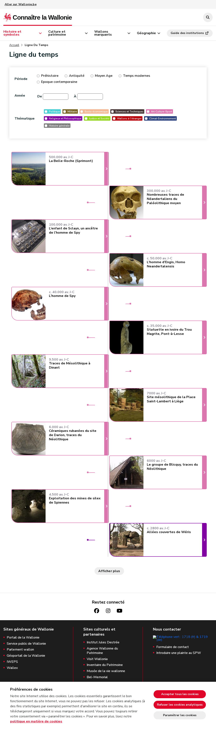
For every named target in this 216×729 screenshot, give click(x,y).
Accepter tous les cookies (179, 694)
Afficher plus (109, 571)
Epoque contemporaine (59, 82)
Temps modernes (136, 75)
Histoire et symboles (12, 33)
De (39, 96)
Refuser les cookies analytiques (179, 705)
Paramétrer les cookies (179, 715)
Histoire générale (59, 125)
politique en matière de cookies (36, 721)
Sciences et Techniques (129, 111)
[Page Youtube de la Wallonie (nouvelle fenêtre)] (119, 610)
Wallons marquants (103, 33)
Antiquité (76, 75)
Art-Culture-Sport (161, 111)
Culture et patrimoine (57, 33)
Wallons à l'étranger (129, 118)
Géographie (146, 33)
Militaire (72, 111)
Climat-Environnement (162, 118)
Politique (54, 111)
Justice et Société (99, 118)
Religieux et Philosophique (65, 118)
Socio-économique (96, 111)
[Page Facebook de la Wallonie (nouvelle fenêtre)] (96, 610)
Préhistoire (49, 75)
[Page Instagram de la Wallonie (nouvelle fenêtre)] (108, 610)
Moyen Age (103, 75)
